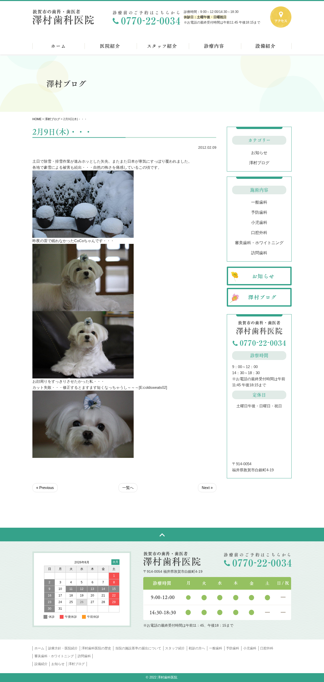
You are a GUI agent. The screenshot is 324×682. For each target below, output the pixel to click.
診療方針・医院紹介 (63, 648)
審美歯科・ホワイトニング (259, 243)
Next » (207, 487)
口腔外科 (259, 232)
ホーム (39, 648)
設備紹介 (41, 664)
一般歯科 (259, 202)
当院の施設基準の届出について (138, 648)
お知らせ (259, 153)
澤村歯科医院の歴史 (96, 648)
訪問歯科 (259, 253)
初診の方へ (197, 648)
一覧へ (128, 487)
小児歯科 (259, 222)
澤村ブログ (52, 119)
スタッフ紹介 (175, 648)
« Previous (45, 487)
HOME (37, 119)
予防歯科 (259, 212)
